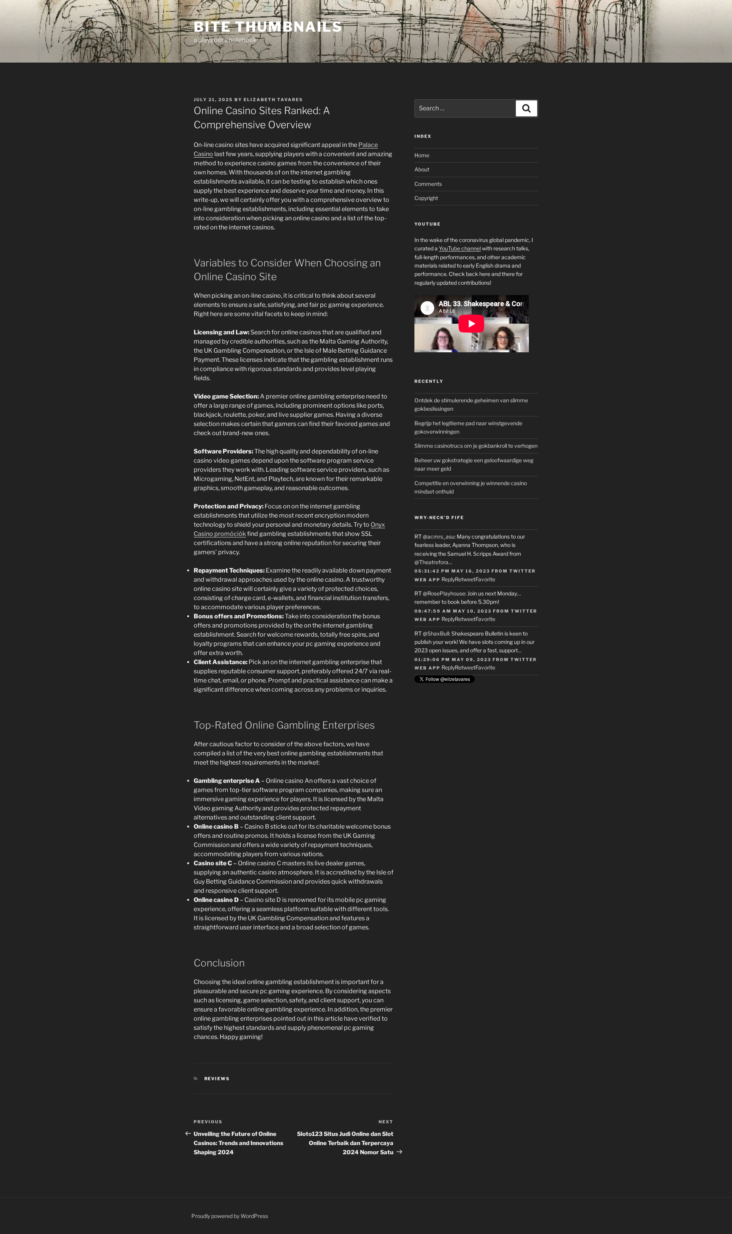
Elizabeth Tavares (273, 99)
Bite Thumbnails (268, 26)
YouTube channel (460, 248)
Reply (448, 579)
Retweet (465, 579)
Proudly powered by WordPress (229, 1216)
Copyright (426, 198)
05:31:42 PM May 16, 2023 (452, 571)
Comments (428, 184)
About (421, 169)
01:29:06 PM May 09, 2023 (452, 659)
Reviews (217, 1078)
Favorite (485, 579)
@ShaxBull (436, 633)
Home (421, 155)
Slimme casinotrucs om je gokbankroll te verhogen (476, 445)
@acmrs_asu (438, 536)
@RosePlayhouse (444, 593)
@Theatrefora (431, 562)
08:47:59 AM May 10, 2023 (452, 611)
